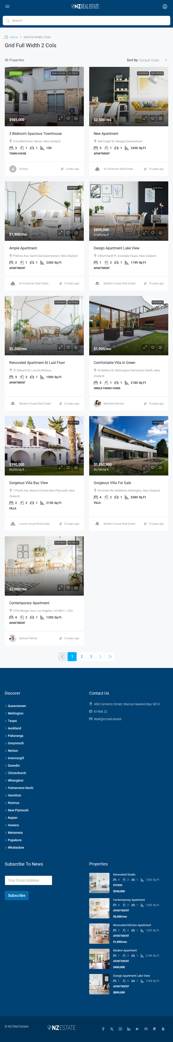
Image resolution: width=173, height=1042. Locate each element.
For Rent (143, 73)
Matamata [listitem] (15, 832)
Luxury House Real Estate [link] (34, 523)
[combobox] (153, 60)
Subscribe (16, 895)
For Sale (158, 188)
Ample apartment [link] (23, 248)
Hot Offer (157, 73)
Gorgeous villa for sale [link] (112, 483)
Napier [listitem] (13, 818)
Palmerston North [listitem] (20, 788)
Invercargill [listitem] (16, 758)
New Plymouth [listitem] (18, 810)
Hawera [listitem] (13, 825)
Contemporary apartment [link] (29, 603)
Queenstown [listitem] (17, 706)
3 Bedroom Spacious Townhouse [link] (35, 133)
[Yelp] (164, 1029)
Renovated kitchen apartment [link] (132, 925)
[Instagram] (121, 1029)
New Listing (59, 73)
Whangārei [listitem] (15, 780)
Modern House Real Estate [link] (119, 283)
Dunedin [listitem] (14, 765)
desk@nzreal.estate (107, 719)
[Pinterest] (155, 1029)
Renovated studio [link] (124, 874)
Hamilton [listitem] (14, 795)
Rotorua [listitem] (13, 803)
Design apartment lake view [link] (116, 248)
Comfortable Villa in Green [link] (114, 363)
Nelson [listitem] (13, 750)
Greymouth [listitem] (16, 743)
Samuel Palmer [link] (28, 638)
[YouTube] (146, 1029)
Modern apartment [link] (125, 950)
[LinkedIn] (129, 1029)
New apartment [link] (106, 133)
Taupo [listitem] (12, 721)
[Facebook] (104, 1029)
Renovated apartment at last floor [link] (37, 363)
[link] (44, 96)
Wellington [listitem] (15, 713)
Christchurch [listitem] (17, 773)
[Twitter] (112, 1029)
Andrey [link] (23, 169)
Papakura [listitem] (15, 840)
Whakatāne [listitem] (16, 847)
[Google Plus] (138, 1029)
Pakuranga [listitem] (15, 736)
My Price (73, 73)
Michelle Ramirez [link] (114, 403)
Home (14, 37)
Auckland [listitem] (14, 728)
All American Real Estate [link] (118, 169)
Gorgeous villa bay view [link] (28, 483)
